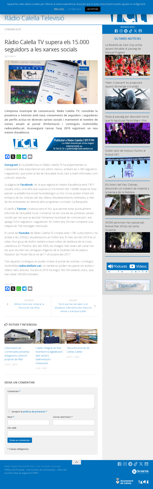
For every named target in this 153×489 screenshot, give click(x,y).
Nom (10, 417)
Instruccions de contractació (40, 469)
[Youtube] (140, 31)
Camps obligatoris (18, 449)
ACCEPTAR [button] (92, 9)
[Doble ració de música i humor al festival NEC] (127, 167)
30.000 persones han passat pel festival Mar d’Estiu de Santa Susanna (124, 226)
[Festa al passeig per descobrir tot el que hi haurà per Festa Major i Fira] (127, 133)
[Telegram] (126, 31)
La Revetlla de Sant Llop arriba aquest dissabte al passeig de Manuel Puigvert (123, 48)
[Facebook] (116, 31)
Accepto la (28, 411)
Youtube (24, 233)
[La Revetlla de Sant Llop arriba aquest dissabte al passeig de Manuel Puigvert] (127, 65)
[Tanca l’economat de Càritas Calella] (82, 336)
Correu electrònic (63, 417)
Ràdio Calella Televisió (34, 18)
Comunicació (12, 29)
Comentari (13, 391)
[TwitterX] (135, 31)
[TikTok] (130, 31)
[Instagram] (121, 31)
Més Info (59, 9)
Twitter (22, 209)
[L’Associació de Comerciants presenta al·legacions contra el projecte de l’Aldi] (19, 336)
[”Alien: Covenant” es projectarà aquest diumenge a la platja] (127, 99)
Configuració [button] (74, 9)
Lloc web (11, 427)
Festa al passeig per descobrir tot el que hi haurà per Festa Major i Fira (127, 118)
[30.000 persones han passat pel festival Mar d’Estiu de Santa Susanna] (127, 242)
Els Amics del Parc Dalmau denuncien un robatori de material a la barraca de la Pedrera (127, 188)
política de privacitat (34, 411)
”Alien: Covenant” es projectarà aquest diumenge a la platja (123, 84)
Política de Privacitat (14, 469)
